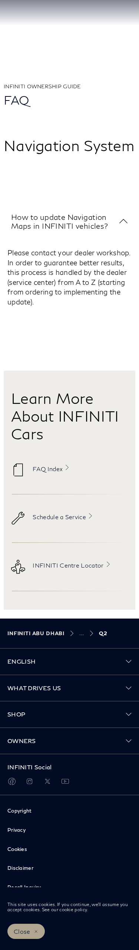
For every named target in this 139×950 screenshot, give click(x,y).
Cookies (17, 849)
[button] (69, 221)
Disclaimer (20, 868)
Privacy (16, 830)
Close (22, 931)
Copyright (19, 810)
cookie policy (73, 909)
